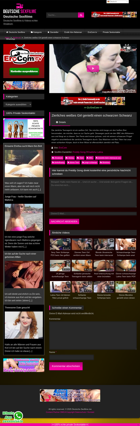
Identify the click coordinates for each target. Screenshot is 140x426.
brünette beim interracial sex (109, 158)
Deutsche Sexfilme (17, 32)
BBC (91, 158)
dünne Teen (74, 162)
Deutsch (113, 2)
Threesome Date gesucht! (17, 257)
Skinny (71, 158)
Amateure (58, 158)
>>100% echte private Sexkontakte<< (70, 424)
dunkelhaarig (59, 162)
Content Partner (53, 419)
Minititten (106, 162)
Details (62, 122)
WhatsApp (10, 39)
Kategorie (37, 32)
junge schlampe (90, 162)
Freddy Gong (79, 152)
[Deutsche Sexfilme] (21, 9)
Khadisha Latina (95, 152)
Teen (82, 158)
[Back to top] (132, 418)
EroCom (63, 148)
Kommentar (54, 319)
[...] (25, 196)
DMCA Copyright (67, 419)
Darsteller (54, 32)
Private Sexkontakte (111, 32)
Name (52, 352)
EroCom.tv (92, 32)
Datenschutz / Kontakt (84, 419)
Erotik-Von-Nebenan (73, 32)
